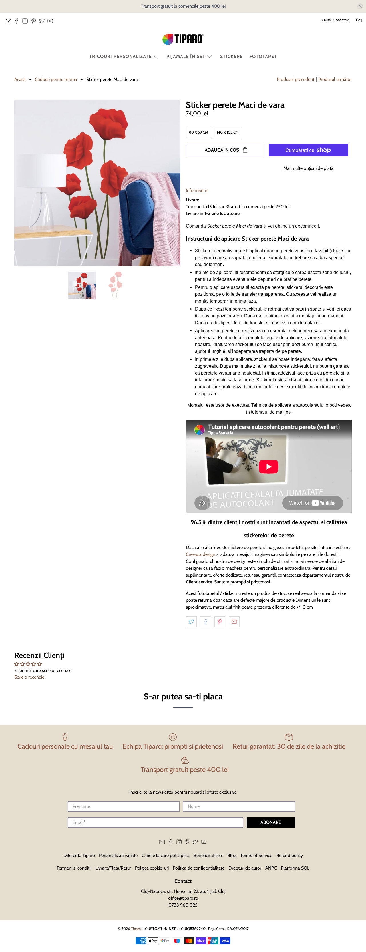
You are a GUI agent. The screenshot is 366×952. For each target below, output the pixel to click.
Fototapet (263, 56)
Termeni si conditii (74, 868)
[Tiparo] (183, 39)
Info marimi (197, 190)
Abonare (270, 822)
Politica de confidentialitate (198, 868)
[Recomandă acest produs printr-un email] (234, 621)
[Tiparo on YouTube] (51, 22)
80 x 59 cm (198, 132)
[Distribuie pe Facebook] (205, 621)
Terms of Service (256, 855)
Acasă (20, 79)
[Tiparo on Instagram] (26, 22)
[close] (360, 6)
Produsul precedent (295, 79)
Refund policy (289, 855)
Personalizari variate (118, 855)
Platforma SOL (295, 868)
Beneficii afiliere (208, 855)
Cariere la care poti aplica (166, 855)
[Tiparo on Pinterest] (35, 22)
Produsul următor (335, 79)
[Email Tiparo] (10, 22)
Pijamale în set (185, 56)
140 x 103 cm (228, 132)
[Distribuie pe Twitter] (191, 621)
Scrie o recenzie (29, 677)
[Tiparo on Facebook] (18, 22)
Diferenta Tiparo (79, 855)
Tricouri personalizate (120, 56)
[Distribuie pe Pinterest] (219, 621)
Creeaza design (200, 554)
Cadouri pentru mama (56, 79)
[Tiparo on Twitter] (43, 22)
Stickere (231, 56)
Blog (231, 855)
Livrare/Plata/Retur (113, 868)
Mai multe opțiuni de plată (308, 168)
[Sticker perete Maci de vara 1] (97, 183)
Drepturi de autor (244, 868)
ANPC (271, 868)
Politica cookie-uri (152, 868)
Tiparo (136, 928)
